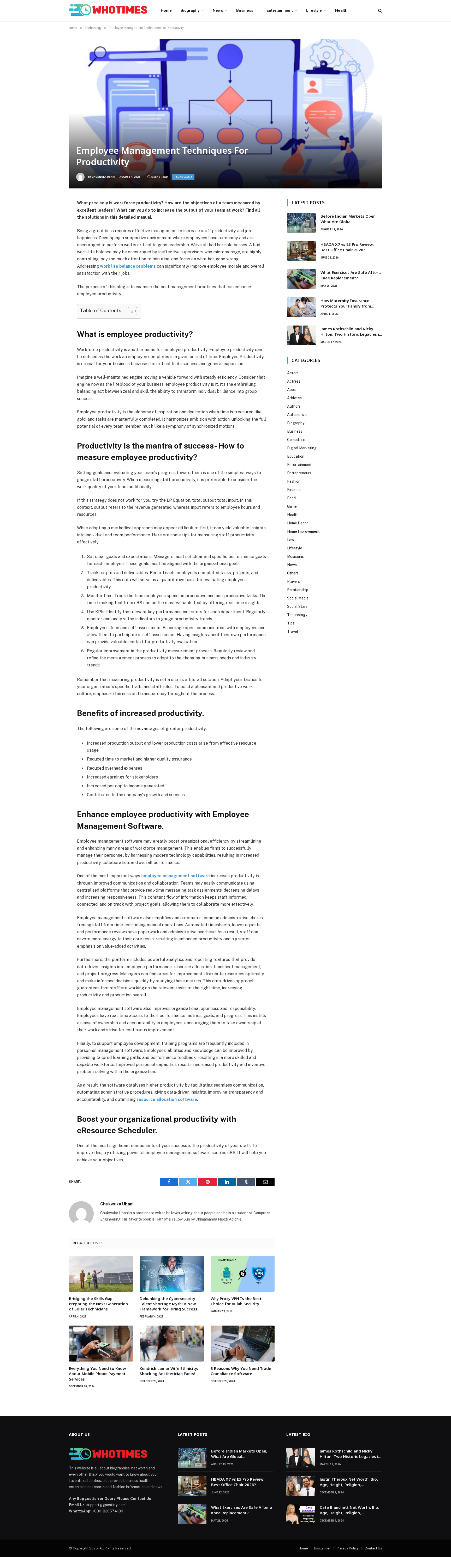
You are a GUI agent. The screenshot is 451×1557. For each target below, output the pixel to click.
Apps (291, 390)
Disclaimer (322, 1548)
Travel (292, 631)
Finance (294, 490)
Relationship (297, 590)
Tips (290, 623)
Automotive (297, 415)
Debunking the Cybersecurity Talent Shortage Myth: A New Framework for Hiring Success (168, 1304)
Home (166, 10)
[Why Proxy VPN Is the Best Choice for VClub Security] (243, 1274)
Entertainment (279, 10)
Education (295, 456)
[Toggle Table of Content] (130, 311)
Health (341, 10)
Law (290, 540)
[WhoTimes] (108, 10)
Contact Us (373, 1548)
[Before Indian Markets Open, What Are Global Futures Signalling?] (301, 223)
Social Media (297, 598)
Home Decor (297, 523)
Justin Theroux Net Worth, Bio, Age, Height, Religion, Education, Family (349, 1482)
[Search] (379, 10)
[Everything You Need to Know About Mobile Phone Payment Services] (101, 1344)
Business (244, 10)
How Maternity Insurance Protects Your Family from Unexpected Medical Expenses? (350, 303)
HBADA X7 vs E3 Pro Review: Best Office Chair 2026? (347, 247)
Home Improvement (303, 531)
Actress (293, 381)
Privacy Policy (348, 1548)
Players (293, 581)
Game (292, 506)
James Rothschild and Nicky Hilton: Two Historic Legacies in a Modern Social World (351, 331)
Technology (183, 176)
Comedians (296, 440)
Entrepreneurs (299, 473)
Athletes (294, 398)
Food (291, 498)
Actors (293, 373)
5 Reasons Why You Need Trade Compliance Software (241, 1371)
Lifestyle (314, 10)
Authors (294, 406)
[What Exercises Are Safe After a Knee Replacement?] (301, 279)
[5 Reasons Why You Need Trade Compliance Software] (243, 1344)
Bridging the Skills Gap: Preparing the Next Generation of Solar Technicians (98, 1304)
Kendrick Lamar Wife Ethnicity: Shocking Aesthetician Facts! (169, 1371)
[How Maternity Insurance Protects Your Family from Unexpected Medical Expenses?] (301, 307)
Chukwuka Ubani (103, 176)
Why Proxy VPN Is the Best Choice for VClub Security (236, 1301)
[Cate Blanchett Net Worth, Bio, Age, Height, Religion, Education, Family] (300, 1514)
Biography (190, 10)
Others (293, 573)
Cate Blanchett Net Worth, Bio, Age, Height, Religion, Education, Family (349, 1510)
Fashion (293, 481)
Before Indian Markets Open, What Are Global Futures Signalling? (349, 219)
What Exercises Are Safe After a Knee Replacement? (351, 275)
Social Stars (297, 606)
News (218, 10)
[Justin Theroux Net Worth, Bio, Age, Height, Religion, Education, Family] (300, 1486)
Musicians (295, 556)
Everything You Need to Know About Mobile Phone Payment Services (97, 1374)
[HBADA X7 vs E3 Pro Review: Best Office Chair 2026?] (301, 251)
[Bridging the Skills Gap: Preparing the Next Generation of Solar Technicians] (101, 1274)
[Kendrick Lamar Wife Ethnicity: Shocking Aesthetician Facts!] (172, 1344)
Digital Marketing (302, 448)
